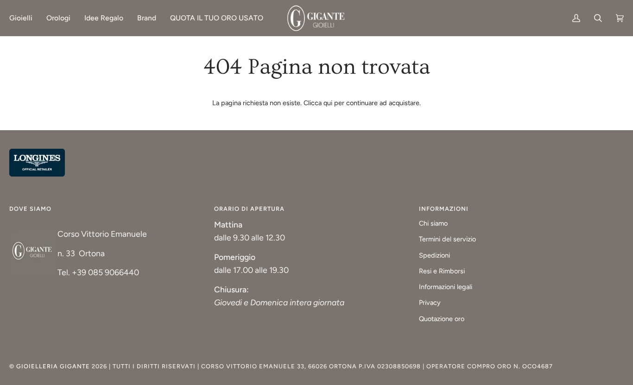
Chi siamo (433, 223)
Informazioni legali (445, 287)
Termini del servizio (447, 239)
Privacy (430, 302)
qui (327, 103)
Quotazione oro (441, 319)
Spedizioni (434, 255)
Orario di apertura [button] (249, 208)
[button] (24, 18)
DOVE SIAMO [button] (30, 208)
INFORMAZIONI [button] (443, 208)
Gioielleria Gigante (54, 366)
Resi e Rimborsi (442, 271)
